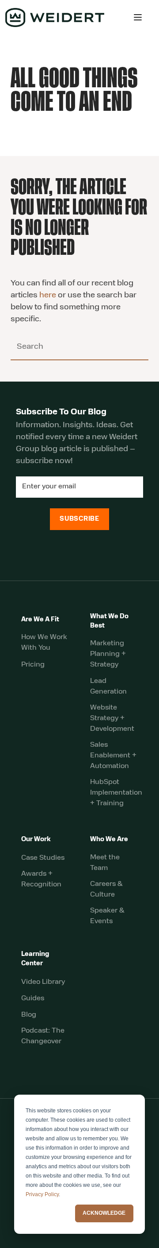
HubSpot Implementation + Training (116, 793)
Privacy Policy (42, 1194)
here (47, 296)
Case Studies (42, 858)
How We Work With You (44, 642)
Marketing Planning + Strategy (108, 654)
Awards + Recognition (41, 879)
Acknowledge (104, 1213)
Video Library (43, 982)
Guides (32, 998)
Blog (28, 1014)
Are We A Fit (40, 619)
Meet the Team (105, 863)
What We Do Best (109, 621)
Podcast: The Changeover (42, 1036)
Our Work (36, 839)
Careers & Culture (106, 889)
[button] (137, 17)
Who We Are (109, 839)
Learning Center (35, 959)
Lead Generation (108, 686)
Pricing (33, 664)
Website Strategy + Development (112, 718)
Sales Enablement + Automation (113, 755)
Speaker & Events (107, 916)
